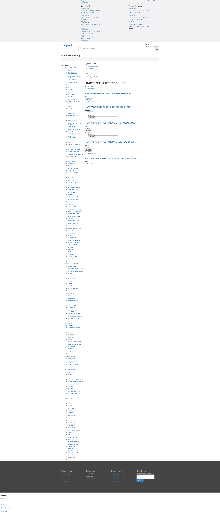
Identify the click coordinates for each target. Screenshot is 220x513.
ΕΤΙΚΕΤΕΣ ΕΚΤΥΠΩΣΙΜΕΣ (75, 379)
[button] (153, 1)
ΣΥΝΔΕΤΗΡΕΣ (72, 446)
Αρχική (64, 59)
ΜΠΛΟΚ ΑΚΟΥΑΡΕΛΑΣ (74, 240)
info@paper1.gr (90, 479)
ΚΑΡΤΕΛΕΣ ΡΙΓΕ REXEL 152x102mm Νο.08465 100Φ (110, 142)
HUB (69, 92)
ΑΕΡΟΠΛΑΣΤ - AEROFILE (75, 209)
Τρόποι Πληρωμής (118, 478)
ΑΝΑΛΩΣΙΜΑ (71, 298)
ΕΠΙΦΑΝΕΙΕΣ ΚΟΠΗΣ (74, 303)
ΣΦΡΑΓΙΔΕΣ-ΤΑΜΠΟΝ (74, 452)
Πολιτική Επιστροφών (118, 474)
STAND (70, 185)
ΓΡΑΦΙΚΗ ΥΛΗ (68, 398)
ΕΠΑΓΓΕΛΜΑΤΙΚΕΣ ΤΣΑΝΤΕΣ (73, 361)
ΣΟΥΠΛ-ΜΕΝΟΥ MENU (74, 152)
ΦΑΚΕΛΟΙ (70, 389)
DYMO (70, 296)
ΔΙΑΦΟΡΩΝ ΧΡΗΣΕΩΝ (74, 211)
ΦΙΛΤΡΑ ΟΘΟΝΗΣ (73, 115)
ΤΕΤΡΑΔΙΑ (71, 349)
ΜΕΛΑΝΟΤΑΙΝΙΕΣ (73, 288)
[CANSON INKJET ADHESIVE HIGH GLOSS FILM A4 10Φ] (84, 30)
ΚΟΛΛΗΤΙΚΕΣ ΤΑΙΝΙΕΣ (74, 216)
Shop (82, 1)
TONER (70, 283)
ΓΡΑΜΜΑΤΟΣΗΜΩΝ (73, 82)
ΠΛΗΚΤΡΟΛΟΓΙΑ (72, 111)
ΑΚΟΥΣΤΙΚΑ (71, 99)
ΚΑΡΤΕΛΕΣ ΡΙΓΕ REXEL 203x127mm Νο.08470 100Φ (110, 158)
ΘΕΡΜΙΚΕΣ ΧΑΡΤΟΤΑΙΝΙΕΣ (75, 381)
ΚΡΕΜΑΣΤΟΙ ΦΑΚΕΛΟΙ (74, 144)
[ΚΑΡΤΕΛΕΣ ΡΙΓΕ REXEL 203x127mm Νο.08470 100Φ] (88, 151)
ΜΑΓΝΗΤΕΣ (71, 194)
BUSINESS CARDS (73, 180)
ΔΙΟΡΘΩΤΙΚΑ (71, 415)
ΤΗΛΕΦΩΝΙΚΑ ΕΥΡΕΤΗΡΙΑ (75, 154)
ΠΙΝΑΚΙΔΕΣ (71, 249)
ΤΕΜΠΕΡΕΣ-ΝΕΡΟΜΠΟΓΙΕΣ (75, 256)
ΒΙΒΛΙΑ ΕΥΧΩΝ (72, 80)
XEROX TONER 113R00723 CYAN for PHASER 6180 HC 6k (139, 11)
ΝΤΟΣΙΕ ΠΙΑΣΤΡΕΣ (73, 199)
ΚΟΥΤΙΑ (70, 142)
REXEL (87, 75)
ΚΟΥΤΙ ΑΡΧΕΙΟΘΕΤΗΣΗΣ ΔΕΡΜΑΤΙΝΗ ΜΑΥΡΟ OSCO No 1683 (139, 25)
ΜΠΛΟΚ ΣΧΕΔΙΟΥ (73, 245)
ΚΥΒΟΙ (69, 434)
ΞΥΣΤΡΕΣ (70, 413)
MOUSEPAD (71, 94)
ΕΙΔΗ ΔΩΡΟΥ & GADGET (71, 161)
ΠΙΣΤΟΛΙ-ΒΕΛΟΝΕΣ (73, 221)
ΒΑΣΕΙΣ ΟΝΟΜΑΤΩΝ (74, 187)
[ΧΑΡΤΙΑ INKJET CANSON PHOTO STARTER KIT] (85, 23)
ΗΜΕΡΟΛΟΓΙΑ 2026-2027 (71, 264)
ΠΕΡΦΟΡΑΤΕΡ (72, 457)
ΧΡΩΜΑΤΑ (71, 259)
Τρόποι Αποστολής (118, 481)
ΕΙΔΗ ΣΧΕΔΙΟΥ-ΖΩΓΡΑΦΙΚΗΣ (72, 228)
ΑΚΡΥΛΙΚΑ (70, 231)
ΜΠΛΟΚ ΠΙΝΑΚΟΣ (73, 197)
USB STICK (71, 97)
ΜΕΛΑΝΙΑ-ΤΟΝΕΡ (69, 278)
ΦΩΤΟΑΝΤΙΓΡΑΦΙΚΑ (74, 391)
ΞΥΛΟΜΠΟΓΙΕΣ (72, 339)
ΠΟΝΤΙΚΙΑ (71, 113)
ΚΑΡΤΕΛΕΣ (71, 170)
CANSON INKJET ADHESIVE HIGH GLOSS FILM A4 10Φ (90, 32)
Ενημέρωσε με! (92, 88)
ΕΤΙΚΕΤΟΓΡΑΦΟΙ (72, 305)
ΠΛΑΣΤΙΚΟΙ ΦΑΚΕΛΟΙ (74, 149)
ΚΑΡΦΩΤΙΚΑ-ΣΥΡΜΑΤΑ (74, 214)
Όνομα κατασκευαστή (92, 66)
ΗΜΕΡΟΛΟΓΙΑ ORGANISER (75, 271)
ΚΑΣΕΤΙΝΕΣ (71, 332)
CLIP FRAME (71, 70)
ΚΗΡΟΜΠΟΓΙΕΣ (72, 335)
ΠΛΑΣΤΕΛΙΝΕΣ (72, 346)
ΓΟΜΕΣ (70, 410)
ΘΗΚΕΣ (70, 106)
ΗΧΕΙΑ (69, 104)
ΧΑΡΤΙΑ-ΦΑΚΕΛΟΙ (69, 370)
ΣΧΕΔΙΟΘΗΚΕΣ (72, 254)
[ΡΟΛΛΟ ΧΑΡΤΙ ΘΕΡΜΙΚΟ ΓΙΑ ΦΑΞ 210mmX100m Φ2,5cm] (85, 9)
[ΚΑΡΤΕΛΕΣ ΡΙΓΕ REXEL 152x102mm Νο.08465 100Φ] (88, 132)
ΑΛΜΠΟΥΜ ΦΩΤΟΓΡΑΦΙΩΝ (72, 73)
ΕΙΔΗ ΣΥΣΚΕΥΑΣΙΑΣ (70, 204)
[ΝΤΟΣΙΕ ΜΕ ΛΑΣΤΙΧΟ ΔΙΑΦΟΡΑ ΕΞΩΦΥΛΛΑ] (85, 16)
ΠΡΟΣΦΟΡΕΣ (68, 323)
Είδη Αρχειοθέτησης (73, 59)
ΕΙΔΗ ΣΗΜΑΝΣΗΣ (73, 189)
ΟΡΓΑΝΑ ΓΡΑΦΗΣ (73, 401)
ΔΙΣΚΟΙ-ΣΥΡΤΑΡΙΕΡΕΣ (74, 129)
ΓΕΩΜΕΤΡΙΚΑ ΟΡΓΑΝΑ (74, 327)
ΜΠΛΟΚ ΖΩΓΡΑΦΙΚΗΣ (74, 242)
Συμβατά (73, 286)
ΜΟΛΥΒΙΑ (70, 405)
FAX (69, 372)
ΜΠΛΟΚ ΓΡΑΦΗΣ (72, 437)
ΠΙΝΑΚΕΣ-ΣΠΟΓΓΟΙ (73, 442)
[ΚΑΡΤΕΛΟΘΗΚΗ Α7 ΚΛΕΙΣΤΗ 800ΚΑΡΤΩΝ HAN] (89, 86)
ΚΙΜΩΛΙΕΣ (71, 337)
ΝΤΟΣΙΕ (70, 147)
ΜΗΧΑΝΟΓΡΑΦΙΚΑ (73, 384)
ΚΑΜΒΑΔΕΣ (71, 233)
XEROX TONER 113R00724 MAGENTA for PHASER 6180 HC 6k (139, 18)
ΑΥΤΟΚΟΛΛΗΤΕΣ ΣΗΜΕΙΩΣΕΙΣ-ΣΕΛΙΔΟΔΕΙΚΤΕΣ (73, 424)
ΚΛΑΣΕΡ (70, 140)
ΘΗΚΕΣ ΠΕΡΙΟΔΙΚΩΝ (74, 134)
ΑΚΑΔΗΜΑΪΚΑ (72, 266)
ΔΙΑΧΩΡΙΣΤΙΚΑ (72, 127)
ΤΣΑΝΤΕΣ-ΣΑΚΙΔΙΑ (69, 356)
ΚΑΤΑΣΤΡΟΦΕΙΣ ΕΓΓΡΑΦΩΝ (72, 310)
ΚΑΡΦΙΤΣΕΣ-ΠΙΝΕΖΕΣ (74, 430)
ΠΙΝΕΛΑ (70, 252)
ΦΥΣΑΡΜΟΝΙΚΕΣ (72, 156)
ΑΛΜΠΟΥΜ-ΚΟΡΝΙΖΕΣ (70, 67)
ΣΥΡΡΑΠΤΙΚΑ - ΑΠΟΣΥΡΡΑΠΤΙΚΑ (73, 449)
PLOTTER (70, 374)
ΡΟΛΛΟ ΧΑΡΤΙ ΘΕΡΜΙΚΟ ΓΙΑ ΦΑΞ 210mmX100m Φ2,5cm (90, 11)
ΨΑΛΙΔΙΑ (70, 455)
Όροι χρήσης (65, 481)
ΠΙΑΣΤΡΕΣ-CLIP (72, 439)
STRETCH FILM (72, 206)
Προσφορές (84, 2)
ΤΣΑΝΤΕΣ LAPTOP (73, 365)
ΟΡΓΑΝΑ (70, 247)
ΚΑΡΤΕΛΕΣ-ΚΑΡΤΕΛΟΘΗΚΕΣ (72, 136)
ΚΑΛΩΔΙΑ (70, 108)
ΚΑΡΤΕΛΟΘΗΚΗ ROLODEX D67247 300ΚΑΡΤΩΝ (108, 107)
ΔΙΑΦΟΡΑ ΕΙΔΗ (72, 330)
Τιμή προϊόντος (90, 68)
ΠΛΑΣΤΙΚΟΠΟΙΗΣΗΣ (73, 318)
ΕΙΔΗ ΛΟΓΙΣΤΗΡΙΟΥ (70, 163)
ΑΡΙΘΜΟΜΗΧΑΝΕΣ (73, 300)
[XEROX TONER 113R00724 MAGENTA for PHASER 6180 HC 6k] (132, 16)
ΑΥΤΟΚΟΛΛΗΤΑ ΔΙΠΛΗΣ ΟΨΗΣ (75, 76)
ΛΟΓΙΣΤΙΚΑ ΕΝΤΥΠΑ (73, 173)
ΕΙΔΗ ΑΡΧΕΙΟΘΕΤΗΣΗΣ (71, 120)
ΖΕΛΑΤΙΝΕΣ (71, 131)
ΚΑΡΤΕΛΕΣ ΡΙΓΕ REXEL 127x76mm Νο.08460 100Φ (110, 123)
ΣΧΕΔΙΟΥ (70, 386)
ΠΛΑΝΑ (70, 273)
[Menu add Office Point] (88, 37)
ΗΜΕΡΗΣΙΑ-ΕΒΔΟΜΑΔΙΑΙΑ (75, 269)
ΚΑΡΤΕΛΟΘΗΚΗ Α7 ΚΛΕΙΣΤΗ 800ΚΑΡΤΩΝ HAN (108, 93)
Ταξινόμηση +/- (90, 65)
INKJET (70, 281)
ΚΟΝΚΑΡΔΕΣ (71, 192)
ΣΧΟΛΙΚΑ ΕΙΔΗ (68, 325)
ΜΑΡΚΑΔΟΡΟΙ (72, 408)
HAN (87, 73)
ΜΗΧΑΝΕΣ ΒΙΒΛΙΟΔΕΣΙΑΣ (75, 316)
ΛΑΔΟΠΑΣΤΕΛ (72, 238)
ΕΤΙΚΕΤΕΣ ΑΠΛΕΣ (73, 377)
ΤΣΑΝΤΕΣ (71, 351)
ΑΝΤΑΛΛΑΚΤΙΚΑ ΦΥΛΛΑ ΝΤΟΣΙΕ (74, 123)
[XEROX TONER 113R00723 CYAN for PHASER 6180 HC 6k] (132, 9)
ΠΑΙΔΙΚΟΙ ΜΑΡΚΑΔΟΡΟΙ (74, 344)
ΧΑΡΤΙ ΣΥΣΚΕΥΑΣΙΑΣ (73, 223)
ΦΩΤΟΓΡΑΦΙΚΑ (72, 393)
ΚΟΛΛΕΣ (70, 432)
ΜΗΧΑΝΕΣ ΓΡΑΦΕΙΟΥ (70, 293)
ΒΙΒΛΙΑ (70, 165)
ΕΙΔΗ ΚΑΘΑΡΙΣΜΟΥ (73, 101)
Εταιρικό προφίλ (85, 38)
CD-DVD (70, 90)
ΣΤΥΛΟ (70, 403)
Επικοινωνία (84, 40)
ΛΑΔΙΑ (69, 235)
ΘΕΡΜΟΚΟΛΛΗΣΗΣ (73, 307)
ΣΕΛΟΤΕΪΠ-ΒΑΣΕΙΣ (73, 444)
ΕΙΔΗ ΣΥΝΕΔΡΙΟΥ (69, 178)
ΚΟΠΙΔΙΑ (70, 218)
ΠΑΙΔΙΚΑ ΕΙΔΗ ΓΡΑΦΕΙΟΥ (75, 342)
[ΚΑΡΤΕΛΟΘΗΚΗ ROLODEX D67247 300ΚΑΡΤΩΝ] (88, 100)
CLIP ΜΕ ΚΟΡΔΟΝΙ (73, 182)
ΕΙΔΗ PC (66, 87)
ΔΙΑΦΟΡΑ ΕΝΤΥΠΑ (73, 168)
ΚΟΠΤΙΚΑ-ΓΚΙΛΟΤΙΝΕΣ (74, 313)
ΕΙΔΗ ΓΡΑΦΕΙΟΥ (68, 420)
